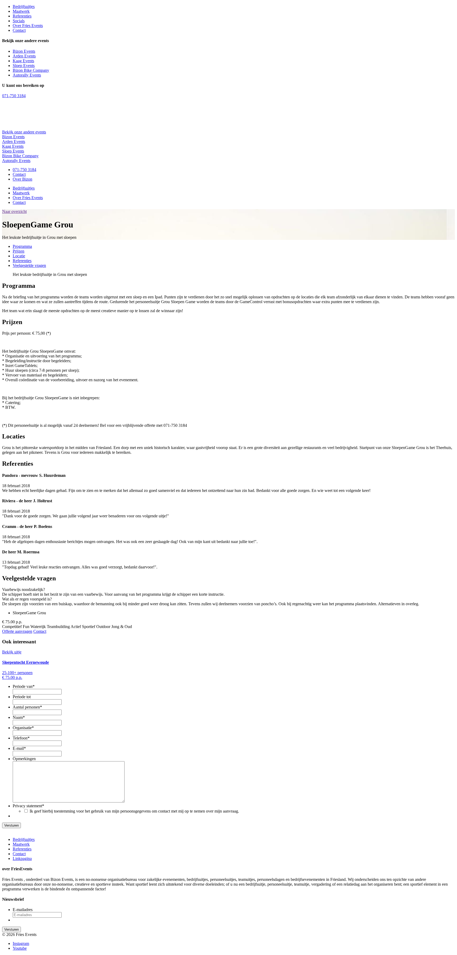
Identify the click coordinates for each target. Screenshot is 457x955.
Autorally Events (27, 75)
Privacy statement (28, 806)
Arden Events (24, 56)
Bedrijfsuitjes (24, 6)
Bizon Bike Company (31, 70)
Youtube (20, 948)
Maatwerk (21, 11)
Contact (19, 30)
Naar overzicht (14, 211)
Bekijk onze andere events (24, 132)
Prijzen (18, 251)
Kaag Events (23, 61)
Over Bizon (22, 179)
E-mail (19, 748)
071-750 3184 (14, 95)
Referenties (22, 16)
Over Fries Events (28, 25)
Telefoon (21, 738)
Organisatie (23, 727)
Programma (22, 246)
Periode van (24, 686)
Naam (19, 717)
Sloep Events (24, 65)
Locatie (19, 256)
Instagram (21, 943)
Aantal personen (27, 707)
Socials (19, 21)
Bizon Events (24, 51)
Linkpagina (22, 858)
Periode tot (22, 696)
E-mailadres (23, 909)
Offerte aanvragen (17, 631)
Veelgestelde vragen (29, 265)
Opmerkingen (24, 758)
